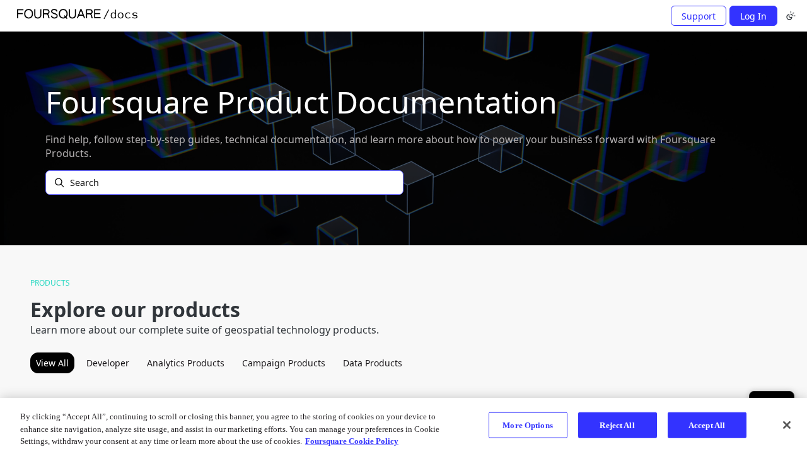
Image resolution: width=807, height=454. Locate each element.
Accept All (706, 424)
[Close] (787, 425)
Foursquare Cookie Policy (351, 441)
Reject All (617, 424)
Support (699, 16)
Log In (753, 16)
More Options (527, 424)
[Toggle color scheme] (791, 16)
